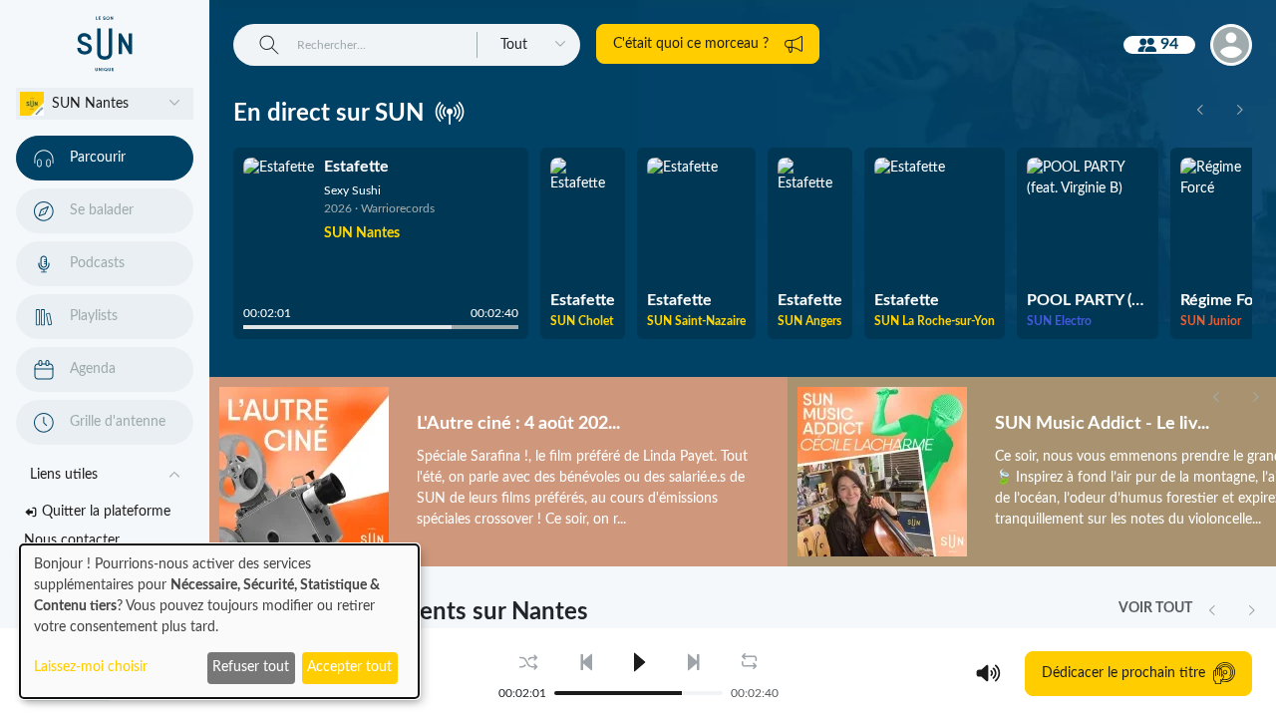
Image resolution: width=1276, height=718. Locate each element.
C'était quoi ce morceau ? (691, 44)
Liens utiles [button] (64, 475)
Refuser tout (250, 667)
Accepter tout (349, 667)
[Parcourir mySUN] (104, 44)
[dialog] (219, 621)
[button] (104, 104)
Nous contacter (72, 540)
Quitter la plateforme (106, 512)
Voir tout (1155, 608)
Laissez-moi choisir (91, 667)
